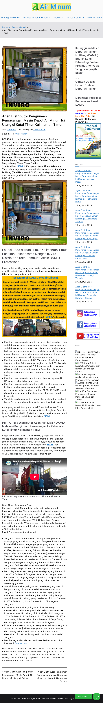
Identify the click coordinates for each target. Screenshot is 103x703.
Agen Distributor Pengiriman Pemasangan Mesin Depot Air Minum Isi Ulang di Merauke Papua (87, 176)
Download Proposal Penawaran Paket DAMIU (88, 101)
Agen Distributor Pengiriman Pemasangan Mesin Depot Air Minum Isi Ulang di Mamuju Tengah (87, 272)
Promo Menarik (21, 134)
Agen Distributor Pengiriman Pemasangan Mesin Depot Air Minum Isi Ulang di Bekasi (17, 675)
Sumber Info (21, 643)
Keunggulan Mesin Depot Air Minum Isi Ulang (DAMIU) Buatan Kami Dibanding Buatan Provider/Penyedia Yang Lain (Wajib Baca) (87, 60)
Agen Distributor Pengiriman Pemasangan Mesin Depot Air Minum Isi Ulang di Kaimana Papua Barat (87, 253)
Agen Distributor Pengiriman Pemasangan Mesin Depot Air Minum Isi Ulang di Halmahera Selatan (87, 216)
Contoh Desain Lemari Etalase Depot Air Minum (86, 85)
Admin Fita (11, 129)
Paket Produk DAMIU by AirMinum (84, 17)
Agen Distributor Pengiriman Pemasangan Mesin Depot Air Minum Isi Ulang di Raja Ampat (87, 234)
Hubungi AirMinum (10, 17)
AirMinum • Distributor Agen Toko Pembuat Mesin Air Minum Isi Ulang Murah (44, 698)
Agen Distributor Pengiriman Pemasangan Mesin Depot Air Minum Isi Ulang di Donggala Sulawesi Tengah (87, 292)
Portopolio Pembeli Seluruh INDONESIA (43, 17)
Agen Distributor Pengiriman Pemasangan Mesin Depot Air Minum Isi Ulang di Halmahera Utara (87, 196)
